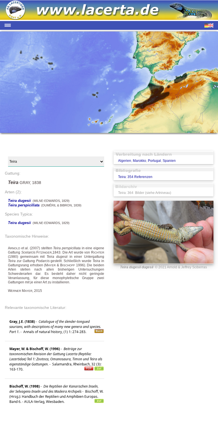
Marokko (139, 161)
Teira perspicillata (23, 205)
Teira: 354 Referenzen (135, 177)
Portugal (154, 161)
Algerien (124, 161)
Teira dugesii (19, 200)
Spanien (169, 161)
